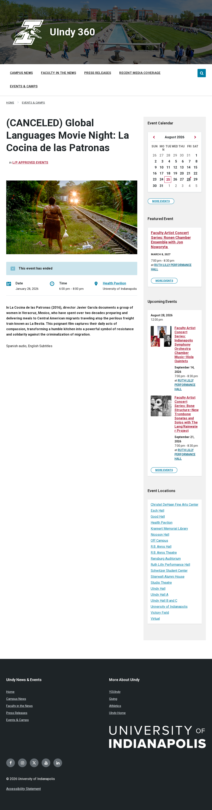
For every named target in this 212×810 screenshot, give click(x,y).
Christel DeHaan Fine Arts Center (174, 505)
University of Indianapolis (169, 607)
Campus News (16, 699)
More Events (161, 201)
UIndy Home (117, 713)
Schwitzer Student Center (169, 571)
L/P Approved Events (30, 162)
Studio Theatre (161, 583)
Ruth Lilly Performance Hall (185, 385)
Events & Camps (33, 102)
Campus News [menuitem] (21, 73)
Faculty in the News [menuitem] (58, 73)
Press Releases (16, 713)
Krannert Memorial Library (169, 529)
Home (10, 102)
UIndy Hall (158, 589)
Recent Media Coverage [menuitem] (139, 73)
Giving (113, 699)
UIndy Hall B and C (164, 601)
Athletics (115, 706)
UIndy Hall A (159, 595)
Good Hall (158, 517)
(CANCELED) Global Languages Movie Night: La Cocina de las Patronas (67, 135)
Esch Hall (157, 511)
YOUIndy (114, 692)
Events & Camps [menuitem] (23, 86)
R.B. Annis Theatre (164, 553)
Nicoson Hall (160, 535)
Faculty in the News (19, 706)
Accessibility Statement (23, 789)
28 (188, 179)
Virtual (155, 619)
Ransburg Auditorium (166, 559)
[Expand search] (202, 73)
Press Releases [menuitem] (97, 73)
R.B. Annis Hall (161, 547)
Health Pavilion (114, 283)
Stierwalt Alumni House (167, 577)
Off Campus (159, 541)
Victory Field (160, 613)
